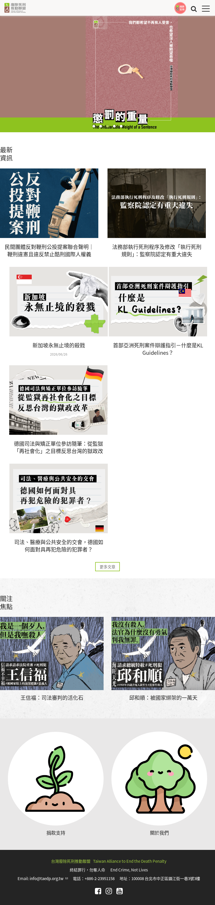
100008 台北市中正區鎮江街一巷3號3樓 (165, 878)
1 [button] (94, 126)
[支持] (180, 8)
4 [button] (114, 126)
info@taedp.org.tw (49, 878)
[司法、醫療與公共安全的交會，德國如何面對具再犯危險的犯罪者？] (58, 498)
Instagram (109, 891)
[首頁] (15, 8)
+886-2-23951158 (100, 878)
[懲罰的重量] (107, 74)
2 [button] (100, 126)
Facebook (98, 891)
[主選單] (205, 8)
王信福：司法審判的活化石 (51, 697)
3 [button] (107, 126)
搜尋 (193, 8)
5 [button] (121, 126)
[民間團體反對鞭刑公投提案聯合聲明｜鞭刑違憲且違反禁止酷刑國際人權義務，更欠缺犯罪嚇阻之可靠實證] (49, 203)
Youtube (119, 891)
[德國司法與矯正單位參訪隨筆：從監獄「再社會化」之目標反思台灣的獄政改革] (58, 400)
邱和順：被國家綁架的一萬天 (163, 697)
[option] (107, 74)
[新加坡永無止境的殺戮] (58, 301)
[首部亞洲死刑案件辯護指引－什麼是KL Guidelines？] (158, 301)
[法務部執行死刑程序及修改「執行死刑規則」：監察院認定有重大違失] (157, 203)
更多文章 (107, 566)
